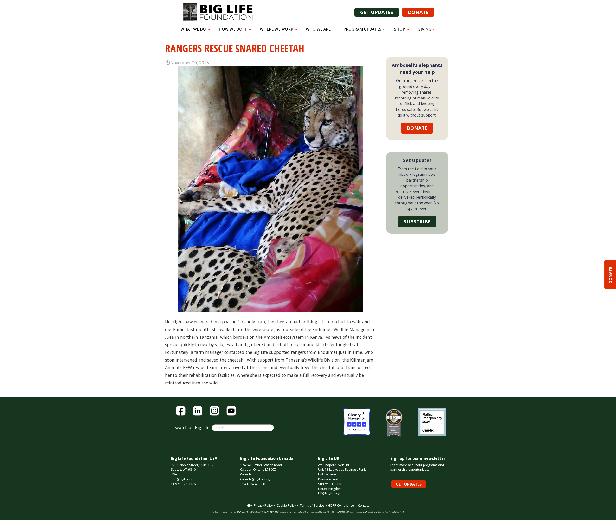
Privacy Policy (263, 505)
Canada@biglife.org (255, 479)
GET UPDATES (376, 12)
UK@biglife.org (329, 493)
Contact (363, 505)
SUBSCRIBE (417, 221)
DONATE (418, 12)
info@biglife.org (182, 479)
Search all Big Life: (193, 427)
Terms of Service (312, 505)
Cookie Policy (286, 505)
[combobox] (243, 427)
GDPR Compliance (341, 505)
